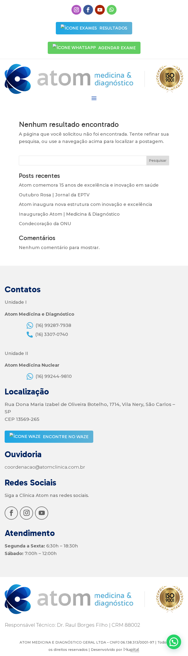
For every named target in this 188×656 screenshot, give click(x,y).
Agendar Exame (117, 47)
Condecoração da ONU (45, 223)
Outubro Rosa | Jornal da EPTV (54, 195)
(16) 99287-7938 (53, 325)
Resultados (113, 28)
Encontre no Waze (65, 436)
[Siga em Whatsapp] (112, 10)
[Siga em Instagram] (76, 10)
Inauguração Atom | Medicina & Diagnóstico (69, 214)
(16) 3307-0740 (51, 334)
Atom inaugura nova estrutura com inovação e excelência (85, 204)
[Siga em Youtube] (100, 10)
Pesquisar (157, 160)
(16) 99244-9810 (53, 376)
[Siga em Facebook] (88, 10)
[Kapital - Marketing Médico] (131, 649)
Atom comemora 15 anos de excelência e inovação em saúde (89, 185)
